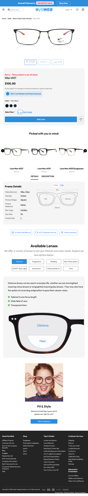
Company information (9, 461)
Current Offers (73, 476)
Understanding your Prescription (55, 451)
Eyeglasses (26, 440)
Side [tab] (62, 185)
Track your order (74, 446)
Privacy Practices (69, 492)
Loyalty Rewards (74, 448)
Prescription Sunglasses (31, 443)
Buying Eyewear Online (51, 459)
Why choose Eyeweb (9, 459)
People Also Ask (7, 456)
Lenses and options (50, 440)
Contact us (72, 451)
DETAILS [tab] (34, 176)
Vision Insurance (49, 462)
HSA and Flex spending (51, 465)
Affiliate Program (8, 440)
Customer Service (8, 443)
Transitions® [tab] (36, 268)
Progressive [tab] (36, 261)
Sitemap (71, 464)
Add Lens (41, 119)
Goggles (5, 453)
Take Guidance (44, 421)
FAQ (3, 471)
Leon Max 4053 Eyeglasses (71, 168)
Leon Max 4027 (16, 168)
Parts (25, 451)
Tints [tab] (71, 268)
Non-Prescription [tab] (70, 261)
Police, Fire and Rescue (76, 481)
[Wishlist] (77, 9)
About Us (71, 454)
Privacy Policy (59, 492)
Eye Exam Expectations (51, 457)
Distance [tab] (19, 261)
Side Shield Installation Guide (75, 460)
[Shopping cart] (83, 9)
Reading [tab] (54, 261)
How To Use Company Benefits (9, 447)
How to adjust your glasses (52, 454)
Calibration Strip (73, 457)
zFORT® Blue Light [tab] (19, 268)
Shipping (71, 440)
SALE (25, 454)
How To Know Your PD (51, 470)
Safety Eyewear (28, 446)
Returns (71, 443)
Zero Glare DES (49, 467)
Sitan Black (14, 101)
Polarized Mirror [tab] (53, 268)
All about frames (49, 446)
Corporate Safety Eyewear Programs (11, 468)
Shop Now (63, 3)
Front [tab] (56, 185)
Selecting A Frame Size (51, 448)
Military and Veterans (75, 478)
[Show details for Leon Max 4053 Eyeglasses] (71, 151)
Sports (25, 448)
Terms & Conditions (80, 492)
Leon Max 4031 (44, 168)
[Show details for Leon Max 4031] (44, 151)
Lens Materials (49, 443)
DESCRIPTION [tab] (48, 176)
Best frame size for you (10, 464)
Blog (3, 450)
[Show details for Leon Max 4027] (16, 151)
